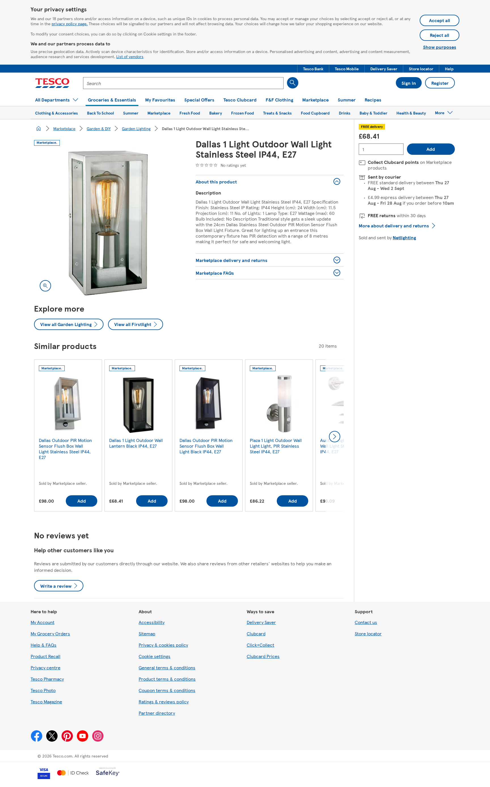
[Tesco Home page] (52, 83)
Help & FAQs (43, 645)
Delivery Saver (261, 622)
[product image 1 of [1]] (108, 223)
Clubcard (256, 633)
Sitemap (147, 633)
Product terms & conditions (167, 679)
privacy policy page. (70, 23)
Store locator (368, 633)
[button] (313, 69)
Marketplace (64, 128)
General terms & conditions (167, 667)
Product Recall (45, 656)
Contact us (366, 622)
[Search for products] (292, 82)
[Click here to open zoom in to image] (45, 285)
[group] (68, 436)
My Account (42, 622)
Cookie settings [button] (154, 656)
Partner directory (157, 713)
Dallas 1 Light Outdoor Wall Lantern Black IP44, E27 (136, 443)
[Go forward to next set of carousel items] (334, 436)
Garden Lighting (136, 128)
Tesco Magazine (46, 701)
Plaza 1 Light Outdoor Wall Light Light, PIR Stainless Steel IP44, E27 (276, 446)
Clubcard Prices (263, 656)
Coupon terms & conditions (167, 690)
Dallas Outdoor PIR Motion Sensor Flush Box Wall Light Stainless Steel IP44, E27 (65, 448)
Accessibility (151, 622)
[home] (38, 128)
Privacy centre (45, 667)
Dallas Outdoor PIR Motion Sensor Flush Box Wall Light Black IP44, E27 (206, 446)
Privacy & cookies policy (163, 645)
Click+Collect (260, 645)
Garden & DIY (99, 128)
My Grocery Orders (50, 633)
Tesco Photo (43, 690)
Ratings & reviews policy (164, 701)
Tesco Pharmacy (47, 679)
